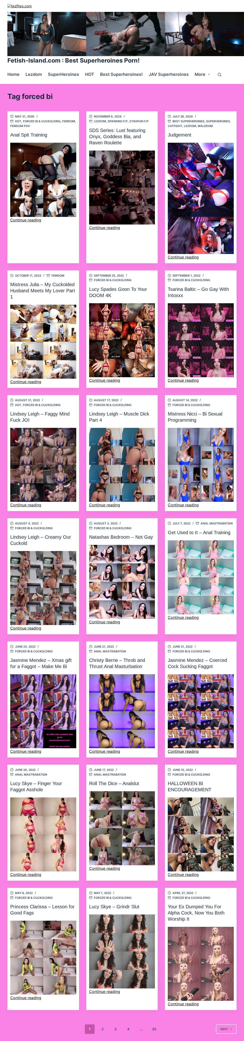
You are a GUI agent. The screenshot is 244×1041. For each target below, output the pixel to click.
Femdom (68, 121)
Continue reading (25, 220)
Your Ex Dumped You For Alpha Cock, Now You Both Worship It (196, 913)
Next (224, 1029)
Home (13, 74)
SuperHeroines (63, 74)
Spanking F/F (118, 121)
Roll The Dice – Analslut (114, 783)
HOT (89, 74)
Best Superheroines (188, 121)
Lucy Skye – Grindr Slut (114, 906)
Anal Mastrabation (217, 523)
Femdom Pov (20, 126)
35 (154, 1029)
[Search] (219, 74)
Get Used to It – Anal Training (199, 532)
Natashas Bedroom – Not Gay (121, 537)
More (200, 74)
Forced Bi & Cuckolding (42, 121)
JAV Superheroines (169, 74)
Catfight (175, 126)
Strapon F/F (139, 121)
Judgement (179, 134)
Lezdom (33, 74)
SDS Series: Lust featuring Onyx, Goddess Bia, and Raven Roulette (117, 136)
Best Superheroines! (121, 74)
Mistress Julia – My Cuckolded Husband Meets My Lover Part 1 (42, 290)
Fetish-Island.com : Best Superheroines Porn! (73, 60)
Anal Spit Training (28, 134)
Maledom (205, 126)
